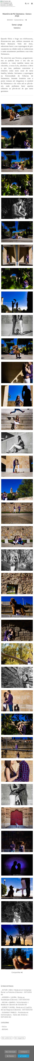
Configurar (24, 1052)
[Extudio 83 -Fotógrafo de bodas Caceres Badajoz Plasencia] (8, 3)
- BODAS (4, 1029)
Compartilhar (16, 972)
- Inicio (4, 1026)
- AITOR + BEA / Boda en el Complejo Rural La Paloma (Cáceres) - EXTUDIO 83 (16, 992)
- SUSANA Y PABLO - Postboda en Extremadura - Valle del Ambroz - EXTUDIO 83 (15, 1014)
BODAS (10, 20)
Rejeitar (11, 1056)
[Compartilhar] (26, 20)
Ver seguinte (19, 1038)
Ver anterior (7, 1038)
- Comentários (18, 20)
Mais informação (11, 1052)
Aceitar (24, 1056)
